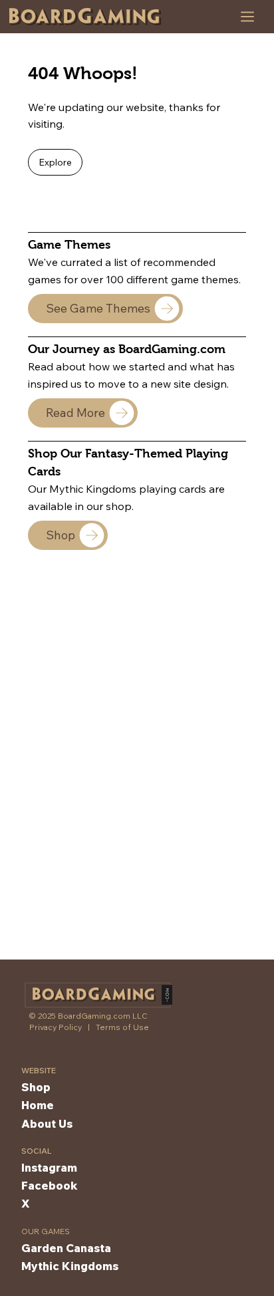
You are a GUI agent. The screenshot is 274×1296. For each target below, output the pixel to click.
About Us (46, 1123)
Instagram (49, 1167)
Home (37, 1105)
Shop (36, 1087)
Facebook (49, 1185)
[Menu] (248, 16)
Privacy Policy (55, 1027)
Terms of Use (122, 1027)
